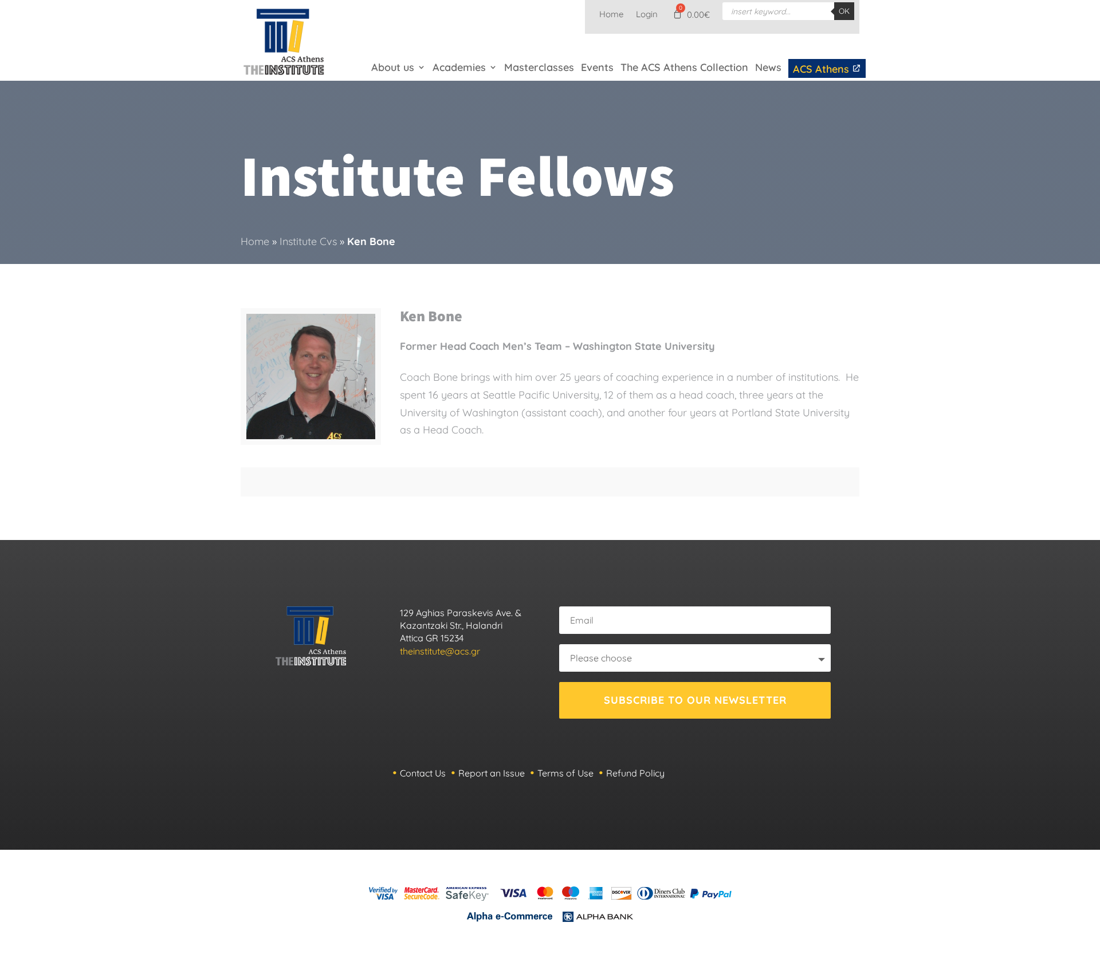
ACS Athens (822, 69)
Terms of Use (565, 773)
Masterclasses (539, 67)
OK (844, 10)
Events (597, 67)
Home (611, 14)
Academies (459, 67)
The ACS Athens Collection (684, 67)
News (768, 67)
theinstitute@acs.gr (440, 651)
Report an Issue (491, 773)
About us (392, 67)
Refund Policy (635, 773)
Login (647, 14)
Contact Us (423, 773)
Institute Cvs (308, 241)
